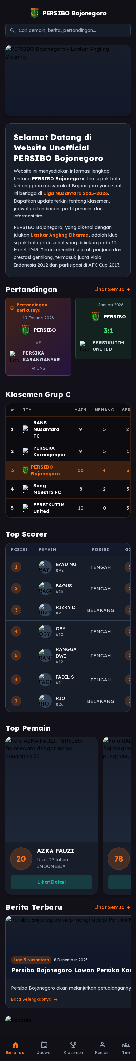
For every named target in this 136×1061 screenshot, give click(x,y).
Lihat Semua (112, 289)
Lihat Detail (51, 882)
